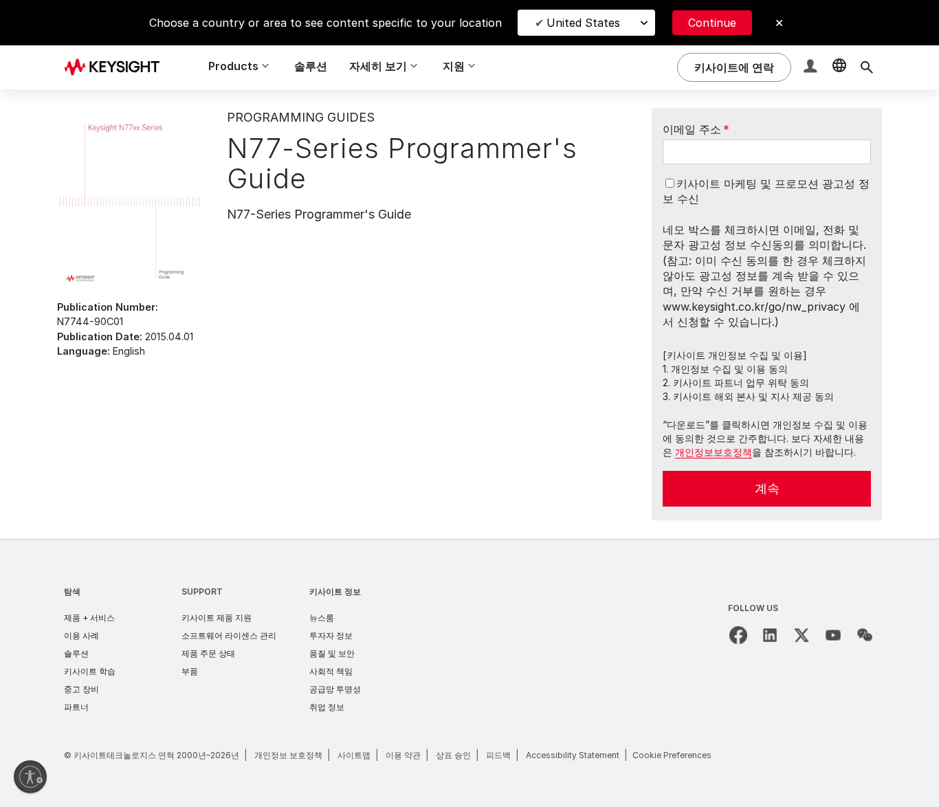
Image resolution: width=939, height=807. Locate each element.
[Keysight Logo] (117, 67)
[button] (812, 67)
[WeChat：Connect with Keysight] (864, 635)
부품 (189, 671)
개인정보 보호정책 (288, 755)
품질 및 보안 (332, 653)
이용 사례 (81, 635)
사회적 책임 (331, 671)
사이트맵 (354, 755)
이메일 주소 (696, 129)
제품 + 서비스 (89, 617)
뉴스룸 (321, 617)
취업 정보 (326, 707)
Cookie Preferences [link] (671, 755)
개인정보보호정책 (713, 452)
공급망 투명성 (335, 689)
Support (202, 591)
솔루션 (310, 66)
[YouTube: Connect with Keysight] (833, 635)
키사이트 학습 (89, 671)
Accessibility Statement (572, 755)
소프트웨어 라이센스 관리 (228, 635)
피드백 (498, 755)
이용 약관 (403, 755)
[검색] (867, 67)
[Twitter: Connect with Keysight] (801, 635)
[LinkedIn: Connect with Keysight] (770, 635)
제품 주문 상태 (208, 653)
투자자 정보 (331, 635)
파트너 (76, 707)
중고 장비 (81, 689)
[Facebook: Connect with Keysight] (738, 635)
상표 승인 (453, 755)
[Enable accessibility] (30, 776)
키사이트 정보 (335, 591)
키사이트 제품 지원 (216, 617)
